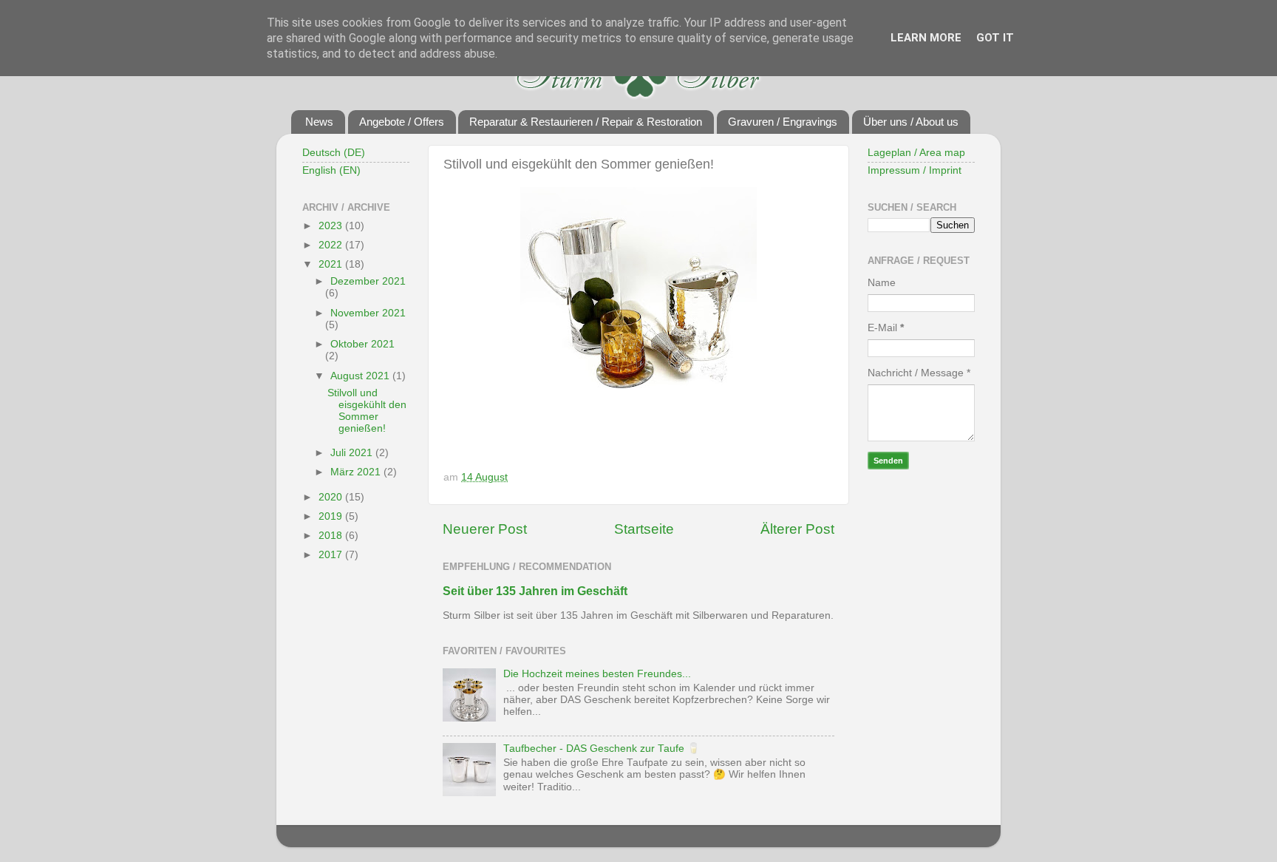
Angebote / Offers (401, 121)
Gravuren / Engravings (782, 121)
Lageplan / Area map (916, 152)
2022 (332, 245)
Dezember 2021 (368, 281)
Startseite (644, 529)
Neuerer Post (485, 529)
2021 (332, 264)
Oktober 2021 (362, 344)
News (319, 121)
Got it (995, 37)
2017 (332, 554)
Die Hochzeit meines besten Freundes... (597, 673)
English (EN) (331, 170)
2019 (332, 516)
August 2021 (361, 375)
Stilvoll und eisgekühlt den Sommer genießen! (366, 411)
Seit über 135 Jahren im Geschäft (535, 591)
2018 (332, 535)
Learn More (926, 37)
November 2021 (368, 313)
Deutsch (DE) (333, 152)
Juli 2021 (352, 452)
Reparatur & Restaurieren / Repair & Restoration (585, 121)
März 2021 (357, 472)
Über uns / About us (910, 121)
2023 (332, 225)
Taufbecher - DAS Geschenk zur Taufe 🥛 (601, 748)
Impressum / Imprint (914, 170)
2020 (332, 497)
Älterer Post (797, 529)
